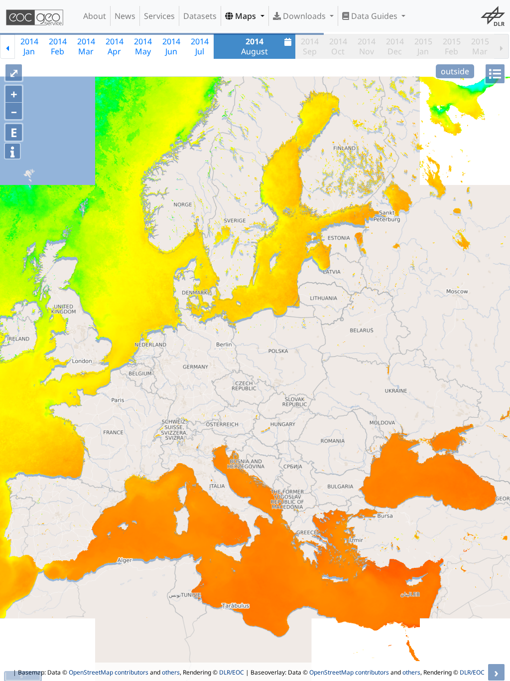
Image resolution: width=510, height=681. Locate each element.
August (254, 46)
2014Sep (310, 46)
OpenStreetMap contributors (108, 672)
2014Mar (86, 46)
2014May (143, 46)
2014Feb (58, 46)
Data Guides (374, 15)
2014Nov (367, 46)
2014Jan (29, 46)
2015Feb (452, 46)
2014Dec (395, 46)
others (171, 672)
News (125, 15)
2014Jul (200, 46)
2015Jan (423, 46)
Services (159, 15)
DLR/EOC (231, 672)
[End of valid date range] (501, 46)
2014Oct (338, 46)
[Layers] (495, 73)
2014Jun (171, 46)
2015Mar (480, 46)
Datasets (200, 15)
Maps (245, 15)
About (94, 15)
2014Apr (115, 46)
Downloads (304, 15)
